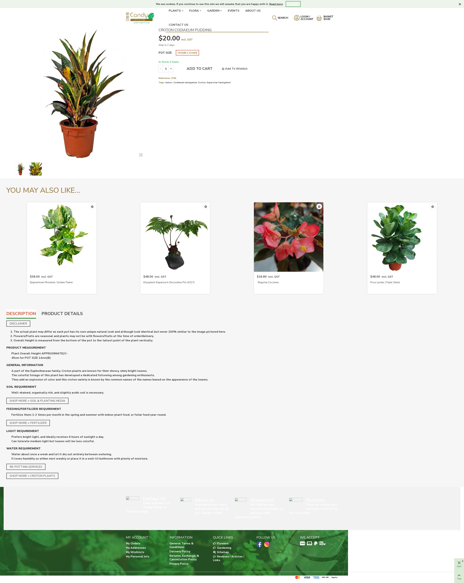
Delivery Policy (179, 551)
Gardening (223, 548)
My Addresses (136, 548)
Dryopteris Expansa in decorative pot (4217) (168, 282)
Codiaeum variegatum (185, 82)
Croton (202, 82)
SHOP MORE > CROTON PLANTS (32, 476)
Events (233, 11)
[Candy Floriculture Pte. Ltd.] (146, 17)
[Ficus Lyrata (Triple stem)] (402, 237)
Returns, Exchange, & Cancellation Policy (184, 557)
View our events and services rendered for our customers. (313, 509)
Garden (213, 11)
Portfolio (315, 500)
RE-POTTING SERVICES (26, 467)
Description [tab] (21, 314)
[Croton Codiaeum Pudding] (141, 155)
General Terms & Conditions (181, 545)
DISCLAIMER (18, 324)
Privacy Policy (178, 564)
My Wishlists (135, 552)
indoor (168, 82)
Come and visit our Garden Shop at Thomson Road (148, 507)
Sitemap (222, 552)
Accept (293, 4)
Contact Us (178, 25)
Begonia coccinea (268, 282)
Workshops (262, 500)
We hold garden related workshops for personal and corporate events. (259, 511)
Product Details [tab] (62, 314)
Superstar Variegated (219, 82)
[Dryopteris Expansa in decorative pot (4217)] (175, 237)
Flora (194, 11)
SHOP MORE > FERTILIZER (28, 423)
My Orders (133, 543)
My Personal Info (137, 557)
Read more (276, 4)
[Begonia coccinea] (288, 237)
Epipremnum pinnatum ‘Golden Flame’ (51, 282)
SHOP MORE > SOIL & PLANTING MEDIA (37, 401)
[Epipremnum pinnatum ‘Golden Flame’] (61, 237)
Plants (175, 11)
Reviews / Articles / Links (228, 558)
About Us (253, 11)
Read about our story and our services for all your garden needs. (212, 509)
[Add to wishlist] (92, 206)
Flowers (222, 543)
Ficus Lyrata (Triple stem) (385, 282)
